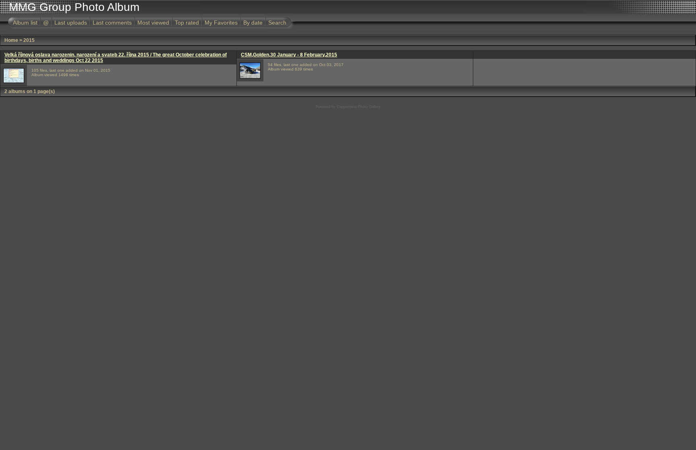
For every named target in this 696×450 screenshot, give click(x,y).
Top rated (187, 22)
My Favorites (221, 22)
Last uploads (70, 22)
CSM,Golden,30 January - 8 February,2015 (289, 55)
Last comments (112, 22)
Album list (25, 22)
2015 (29, 40)
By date (253, 22)
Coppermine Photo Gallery (359, 107)
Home (11, 40)
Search (277, 22)
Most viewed (153, 22)
